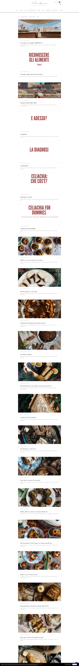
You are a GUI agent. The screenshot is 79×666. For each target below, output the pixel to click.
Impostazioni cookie (68, 664)
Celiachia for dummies (32, 16)
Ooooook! (74, 664)
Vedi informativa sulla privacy (33, 664)
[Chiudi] (77, 664)
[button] (59, 2)
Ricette (38, 16)
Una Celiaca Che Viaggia (24, 16)
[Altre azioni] (58, 40)
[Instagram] (60, 4)
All (18, 16)
